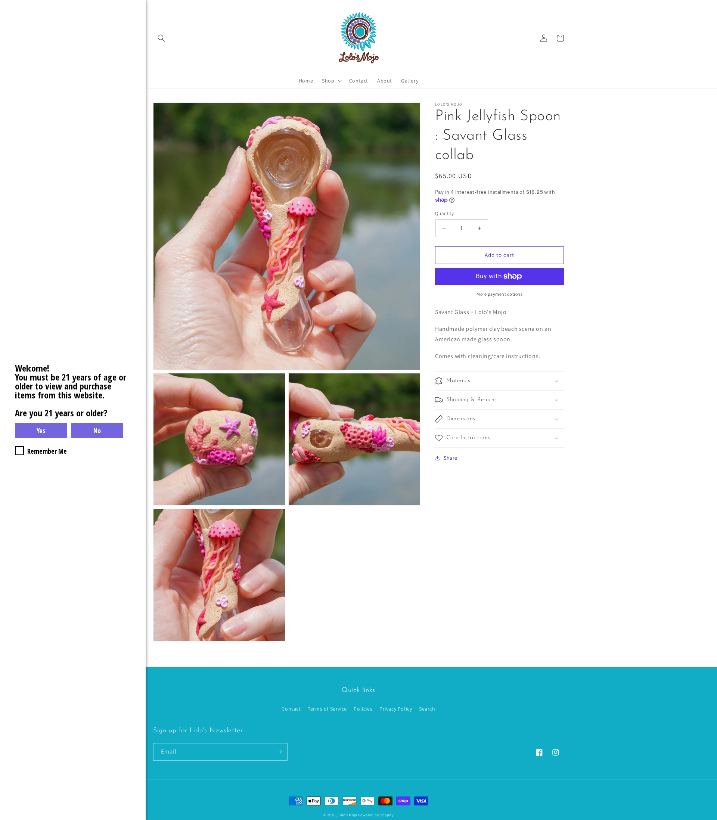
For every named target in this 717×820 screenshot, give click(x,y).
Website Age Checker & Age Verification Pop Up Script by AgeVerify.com (708, 818)
